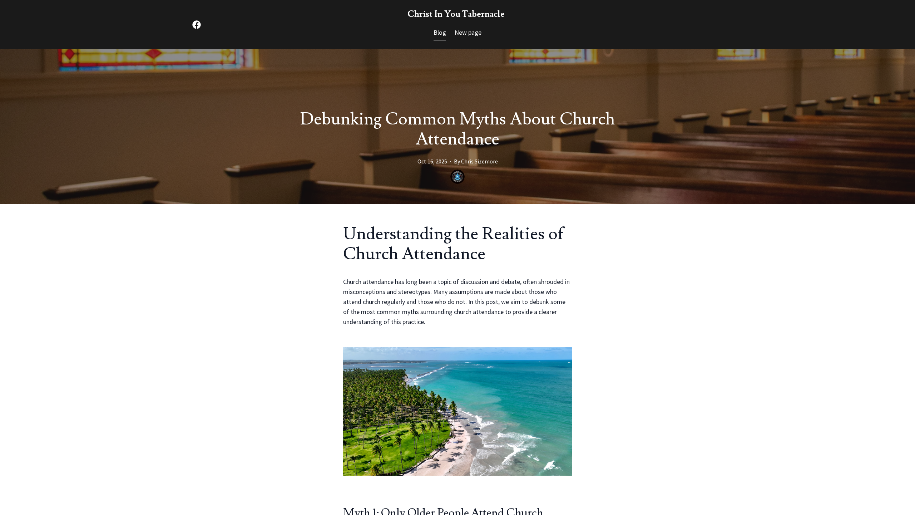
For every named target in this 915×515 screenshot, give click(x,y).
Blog (440, 32)
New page (468, 32)
